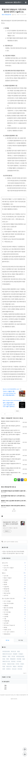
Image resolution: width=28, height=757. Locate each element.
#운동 (18, 651)
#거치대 (17, 664)
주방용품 (15, 614)
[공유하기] (8, 413)
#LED (4, 669)
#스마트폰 (19, 661)
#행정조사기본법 (10, 664)
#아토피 (4, 664)
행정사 (3, 418)
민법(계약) (15, 586)
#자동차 (22, 664)
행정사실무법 (15, 593)
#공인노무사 (9, 666)
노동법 (15, 570)
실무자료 (15, 595)
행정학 (15, 584)
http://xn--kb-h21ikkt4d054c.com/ (11, 389)
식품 (15, 618)
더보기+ (25, 673)
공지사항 (15, 565)
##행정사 (4, 656)
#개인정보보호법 (6, 651)
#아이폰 (13, 656)
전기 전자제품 (15, 612)
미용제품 (15, 610)
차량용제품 (15, 620)
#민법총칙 (15, 654)
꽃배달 (15, 627)
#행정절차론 (12, 659)
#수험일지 (21, 654)
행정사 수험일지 (15, 577)
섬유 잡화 (15, 623)
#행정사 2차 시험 (6, 661)
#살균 (23, 659)
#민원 (4, 659)
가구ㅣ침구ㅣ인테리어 (15, 631)
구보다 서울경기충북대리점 (9, 391)
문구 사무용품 (15, 601)
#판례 (7, 659)
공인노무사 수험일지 (15, 567)
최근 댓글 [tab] (20, 640)
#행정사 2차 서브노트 (7, 654)
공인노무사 (14, 562)
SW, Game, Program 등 (15, 625)
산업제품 (15, 616)
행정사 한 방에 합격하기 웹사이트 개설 (13, 553)
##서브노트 (13, 651)
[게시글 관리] (11, 413)
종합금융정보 (15, 634)
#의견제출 (19, 659)
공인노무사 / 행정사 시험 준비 (10, 528)
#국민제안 (13, 661)
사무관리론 (15, 591)
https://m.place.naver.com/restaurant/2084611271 (12, 400)
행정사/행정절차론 (6, 14)
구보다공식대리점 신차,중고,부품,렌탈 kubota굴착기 (9, 394)
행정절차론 (9, 418)
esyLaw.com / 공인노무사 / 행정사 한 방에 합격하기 (14, 2)
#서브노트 (14, 669)
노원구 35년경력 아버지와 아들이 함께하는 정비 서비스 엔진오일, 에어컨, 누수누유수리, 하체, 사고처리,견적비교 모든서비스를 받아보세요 (9, 405)
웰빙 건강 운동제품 (15, 607)
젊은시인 (14, 14)
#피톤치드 (8, 669)
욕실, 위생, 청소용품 (15, 603)
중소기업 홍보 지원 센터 (14, 598)
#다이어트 (20, 669)
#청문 (9, 656)
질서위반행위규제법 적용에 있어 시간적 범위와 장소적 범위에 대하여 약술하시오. (11, 450)
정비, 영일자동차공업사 (9, 403)
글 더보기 (14, 511)
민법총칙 (15, 580)
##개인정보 (20, 666)
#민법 (4, 666)
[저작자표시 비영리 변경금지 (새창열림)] (25, 412)
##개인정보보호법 (20, 656)
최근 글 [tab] (7, 640)
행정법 (15, 582)
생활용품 (15, 605)
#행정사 (14, 666)
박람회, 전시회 (15, 629)
